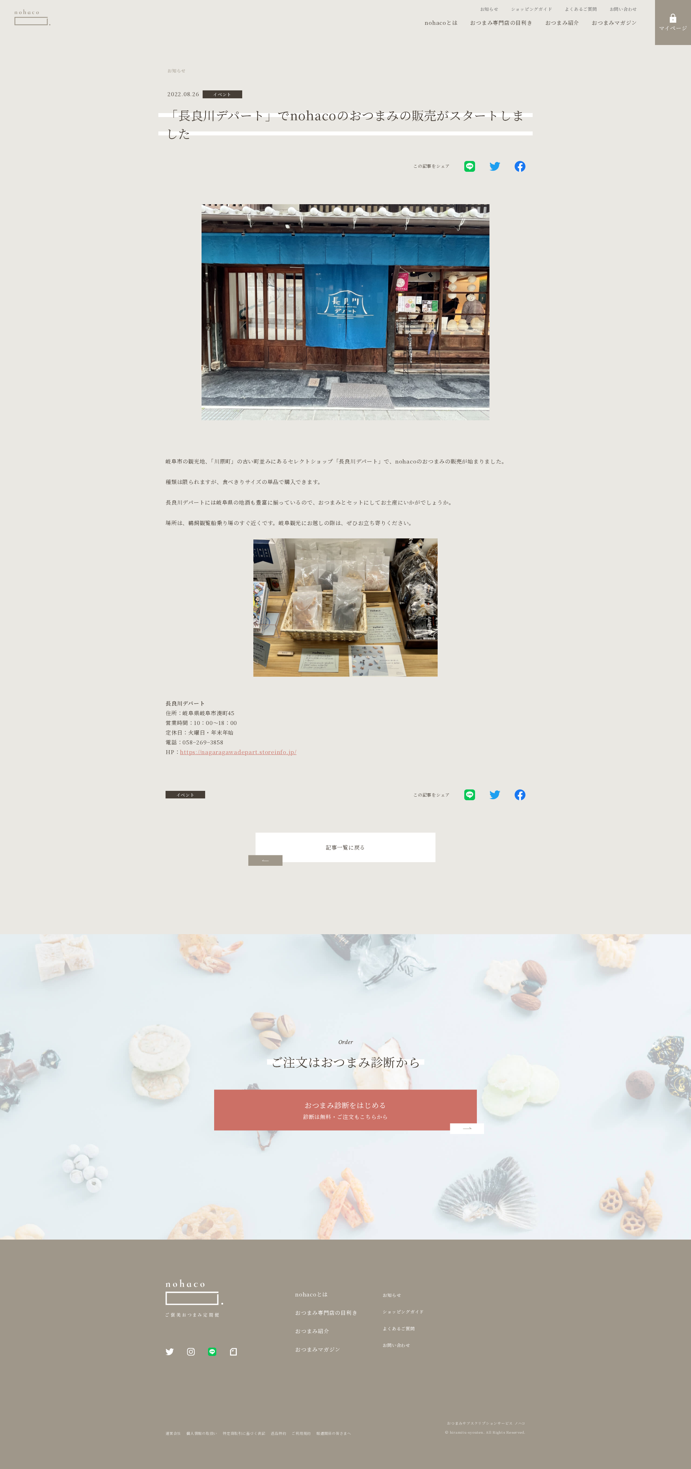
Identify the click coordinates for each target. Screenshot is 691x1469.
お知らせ (489, 9)
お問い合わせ (623, 9)
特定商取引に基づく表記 (244, 1433)
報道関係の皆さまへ (333, 1433)
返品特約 (278, 1433)
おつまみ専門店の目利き (501, 22)
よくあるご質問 (581, 9)
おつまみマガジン (614, 22)
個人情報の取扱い (201, 1433)
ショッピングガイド (531, 9)
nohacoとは (441, 22)
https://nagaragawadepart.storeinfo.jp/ (238, 752)
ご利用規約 (301, 1433)
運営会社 (173, 1433)
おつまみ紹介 (562, 22)
